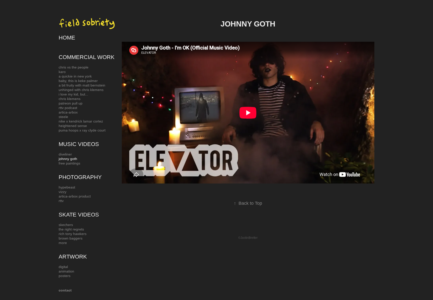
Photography (80, 177)
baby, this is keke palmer (78, 81)
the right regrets (71, 229)
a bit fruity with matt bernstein (82, 85)
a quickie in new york (75, 76)
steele (63, 117)
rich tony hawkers (72, 234)
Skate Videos (79, 215)
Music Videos (79, 144)
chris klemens (69, 99)
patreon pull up (70, 103)
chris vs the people (73, 67)
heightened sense (73, 126)
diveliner (65, 154)
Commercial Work (87, 57)
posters (64, 276)
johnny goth (68, 159)
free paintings (69, 163)
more (63, 243)
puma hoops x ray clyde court (82, 130)
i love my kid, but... (73, 94)
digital (63, 267)
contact (65, 290)
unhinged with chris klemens (81, 90)
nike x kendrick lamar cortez (81, 121)
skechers (66, 225)
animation (66, 271)
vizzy (62, 192)
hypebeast (67, 187)
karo (62, 72)
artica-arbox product (75, 196)
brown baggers (70, 238)
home (67, 37)
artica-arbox (68, 112)
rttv (61, 201)
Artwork (73, 257)
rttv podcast (68, 108)
